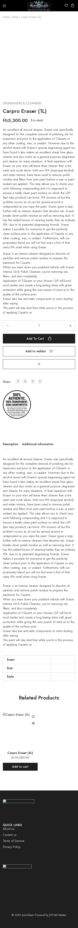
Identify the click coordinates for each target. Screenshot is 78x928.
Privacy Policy (11, 847)
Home (6, 17)
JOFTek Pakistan (57, 915)
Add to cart (36, 338)
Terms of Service (13, 841)
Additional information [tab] (38, 444)
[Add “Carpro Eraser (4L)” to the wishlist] (33, 717)
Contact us (9, 835)
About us (8, 829)
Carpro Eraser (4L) (20, 753)
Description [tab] (10, 444)
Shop (15, 17)
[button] (39, 364)
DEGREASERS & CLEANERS (22, 103)
